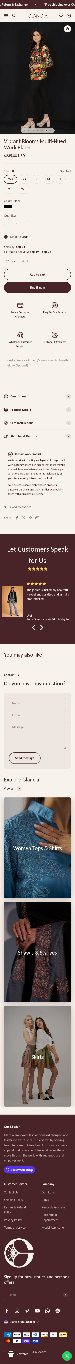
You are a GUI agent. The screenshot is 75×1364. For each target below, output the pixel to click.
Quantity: (10, 215)
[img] (37, 569)
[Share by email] (37, 517)
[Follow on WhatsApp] (47, 1310)
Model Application (53, 1227)
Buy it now (37, 287)
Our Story (48, 1192)
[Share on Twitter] (23, 517)
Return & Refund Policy (15, 1209)
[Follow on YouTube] (37, 1310)
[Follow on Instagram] (17, 1310)
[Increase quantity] (24, 224)
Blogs (45, 1200)
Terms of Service (15, 1227)
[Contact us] (67, 1356)
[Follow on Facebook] (6, 1310)
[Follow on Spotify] (57, 1310)
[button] (34, 627)
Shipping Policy (13, 1200)
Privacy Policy (13, 1220)
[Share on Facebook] (16, 517)
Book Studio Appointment (50, 1217)
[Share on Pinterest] (30, 517)
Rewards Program (53, 1207)
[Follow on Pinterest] (27, 1310)
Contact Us (11, 1192)
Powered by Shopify (35, 1352)
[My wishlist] (61, 16)
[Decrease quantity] (9, 224)
